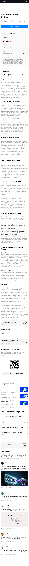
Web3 (15, 89)
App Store (9, 373)
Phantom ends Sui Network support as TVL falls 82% (13, 466)
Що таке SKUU (4, 388)
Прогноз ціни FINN (21, 8)
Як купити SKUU (4, 394)
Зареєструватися (14, 26)
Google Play (20, 373)
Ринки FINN (11, 8)
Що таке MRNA (4, 401)
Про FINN (4, 8)
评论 (3, 500)
